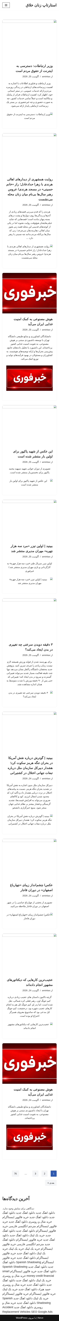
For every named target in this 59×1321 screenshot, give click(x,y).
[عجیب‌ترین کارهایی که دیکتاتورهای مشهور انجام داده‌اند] (29, 954)
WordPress (22, 1317)
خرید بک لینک (37, 1235)
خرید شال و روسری (40, 1221)
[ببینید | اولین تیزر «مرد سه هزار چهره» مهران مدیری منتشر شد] (29, 520)
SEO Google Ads (42, 1311)
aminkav (46, 76)
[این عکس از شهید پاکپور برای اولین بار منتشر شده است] (29, 425)
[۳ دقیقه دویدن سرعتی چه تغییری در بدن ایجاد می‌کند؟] (29, 618)
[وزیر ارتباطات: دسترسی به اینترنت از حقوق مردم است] (29, 40)
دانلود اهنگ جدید (45, 1212)
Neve (40, 1317)
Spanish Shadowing (28, 1262)
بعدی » (51, 1183)
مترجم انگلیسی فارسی (22, 1226)
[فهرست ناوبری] (6, 5)
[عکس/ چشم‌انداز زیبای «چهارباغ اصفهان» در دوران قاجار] (29, 859)
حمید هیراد (44, 1289)
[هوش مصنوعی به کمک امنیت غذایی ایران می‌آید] (29, 293)
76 (15, 1173)
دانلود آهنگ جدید (18, 1221)
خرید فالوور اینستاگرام (15, 1217)
